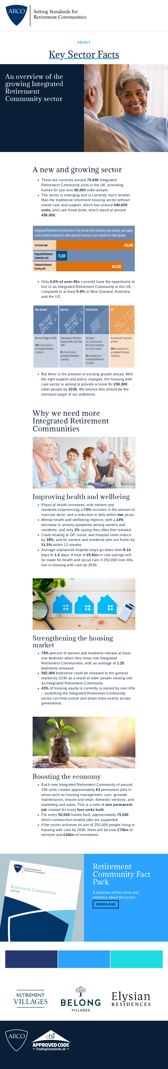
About (84, 42)
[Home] (47, 15)
